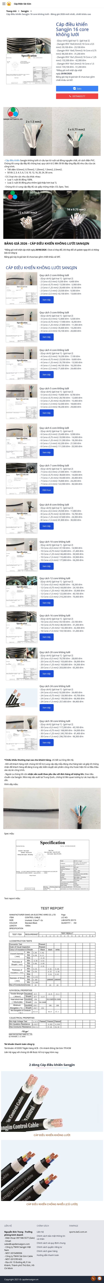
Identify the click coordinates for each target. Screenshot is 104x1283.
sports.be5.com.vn (78, 1231)
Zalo (79, 88)
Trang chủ (11, 11)
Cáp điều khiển (12, 160)
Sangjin (25, 11)
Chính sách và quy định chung (51, 1243)
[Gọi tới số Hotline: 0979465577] (93, 1278)
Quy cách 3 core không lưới (54, 312)
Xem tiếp (47, 299)
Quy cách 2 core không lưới (54, 275)
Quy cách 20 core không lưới (55, 652)
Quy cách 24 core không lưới (55, 686)
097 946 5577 (22, 1238)
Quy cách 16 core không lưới (55, 615)
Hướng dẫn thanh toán (48, 1255)
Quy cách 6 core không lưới (54, 427)
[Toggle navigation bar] (4, 4)
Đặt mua (46, 490)
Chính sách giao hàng (47, 1251)
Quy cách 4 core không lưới (54, 350)
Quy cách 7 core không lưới (54, 465)
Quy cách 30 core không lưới (55, 721)
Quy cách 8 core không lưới (54, 504)
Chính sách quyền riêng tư (49, 1247)
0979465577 (78, 96)
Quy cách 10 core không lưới (55, 541)
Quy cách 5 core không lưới (54, 388)
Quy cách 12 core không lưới (55, 578)
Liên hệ (40, 1231)
